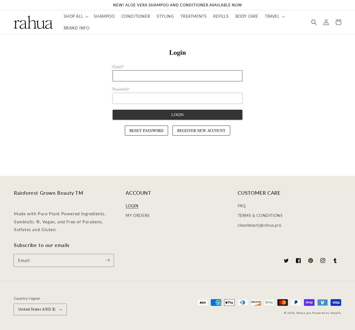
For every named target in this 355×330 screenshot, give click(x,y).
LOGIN (132, 205)
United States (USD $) (36, 309)
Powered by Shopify (326, 312)
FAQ (242, 205)
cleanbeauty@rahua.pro (260, 225)
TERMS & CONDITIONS (260, 215)
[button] (75, 16)
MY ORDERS (137, 215)
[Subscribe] (108, 260)
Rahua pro (303, 312)
